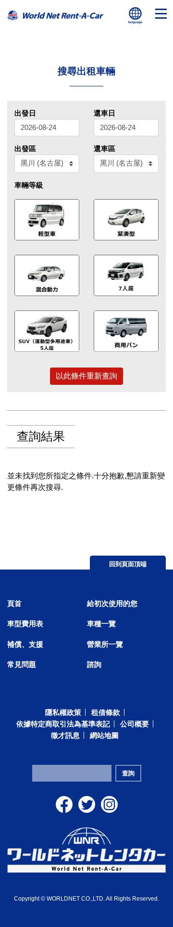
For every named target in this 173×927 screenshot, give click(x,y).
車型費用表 (25, 623)
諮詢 (94, 664)
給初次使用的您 (112, 603)
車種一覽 (101, 623)
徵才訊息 (65, 735)
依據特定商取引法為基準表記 (63, 724)
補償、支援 (25, 644)
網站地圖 (104, 735)
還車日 (104, 113)
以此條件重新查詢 (86, 376)
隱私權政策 (63, 712)
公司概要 (134, 724)
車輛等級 (28, 185)
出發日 (25, 113)
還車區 (104, 148)
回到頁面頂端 (128, 564)
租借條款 (105, 712)
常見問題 (21, 664)
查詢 (128, 773)
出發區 (25, 148)
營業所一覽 (105, 644)
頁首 (14, 603)
